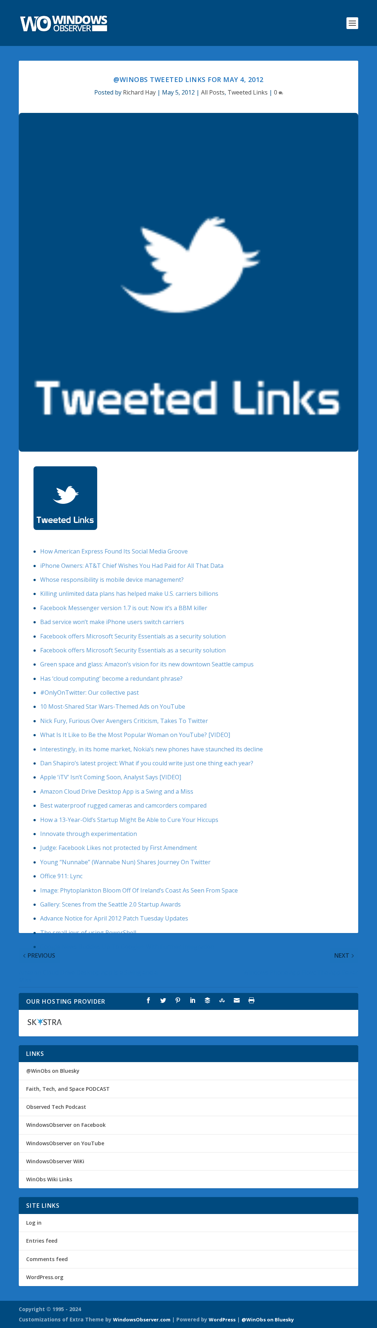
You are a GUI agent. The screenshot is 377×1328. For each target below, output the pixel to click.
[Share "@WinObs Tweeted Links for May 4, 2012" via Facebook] (148, 1000)
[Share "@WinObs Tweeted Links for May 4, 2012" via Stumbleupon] (222, 1000)
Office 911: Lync (61, 876)
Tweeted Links (248, 92)
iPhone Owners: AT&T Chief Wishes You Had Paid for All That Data (131, 566)
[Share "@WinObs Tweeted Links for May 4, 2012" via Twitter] (163, 1000)
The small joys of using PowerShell (88, 933)
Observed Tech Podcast (56, 1106)
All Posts (213, 92)
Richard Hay (139, 92)
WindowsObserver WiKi (55, 1161)
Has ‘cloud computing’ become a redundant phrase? (111, 678)
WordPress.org (44, 1277)
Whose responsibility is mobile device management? (112, 580)
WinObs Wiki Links (49, 1179)
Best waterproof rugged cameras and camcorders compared (123, 805)
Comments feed (47, 1259)
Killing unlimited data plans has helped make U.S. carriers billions (129, 594)
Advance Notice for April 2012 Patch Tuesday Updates (114, 918)
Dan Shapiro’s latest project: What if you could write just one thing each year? (146, 763)
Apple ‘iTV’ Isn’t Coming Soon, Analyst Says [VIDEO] (110, 777)
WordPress (222, 1319)
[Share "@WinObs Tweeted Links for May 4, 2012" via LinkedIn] (192, 1000)
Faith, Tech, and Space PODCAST (68, 1088)
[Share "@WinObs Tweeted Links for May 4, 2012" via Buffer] (207, 1000)
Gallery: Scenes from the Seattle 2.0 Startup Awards (110, 904)
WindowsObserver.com (141, 1319)
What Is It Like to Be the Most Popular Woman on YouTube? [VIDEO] (135, 735)
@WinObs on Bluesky (53, 1070)
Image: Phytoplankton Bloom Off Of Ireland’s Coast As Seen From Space (139, 890)
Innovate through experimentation (88, 834)
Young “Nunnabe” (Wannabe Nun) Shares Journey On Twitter (125, 862)
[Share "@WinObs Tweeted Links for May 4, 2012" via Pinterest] (177, 1000)
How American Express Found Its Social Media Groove (114, 551)
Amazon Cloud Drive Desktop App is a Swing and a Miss (116, 791)
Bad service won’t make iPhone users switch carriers (112, 622)
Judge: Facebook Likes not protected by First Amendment (118, 848)
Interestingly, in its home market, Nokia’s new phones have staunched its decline (151, 749)
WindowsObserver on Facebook (66, 1124)
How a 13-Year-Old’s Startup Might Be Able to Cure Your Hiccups (129, 820)
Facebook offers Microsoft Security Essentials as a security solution (133, 636)
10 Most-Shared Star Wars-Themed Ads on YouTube (112, 706)
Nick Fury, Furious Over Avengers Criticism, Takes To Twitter (124, 721)
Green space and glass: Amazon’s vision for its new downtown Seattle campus (147, 664)
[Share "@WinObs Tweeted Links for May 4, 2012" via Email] (236, 1000)
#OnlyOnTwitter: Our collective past (89, 692)
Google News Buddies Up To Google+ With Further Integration (127, 947)
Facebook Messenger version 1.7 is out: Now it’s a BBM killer (123, 608)
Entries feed (41, 1240)
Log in (34, 1222)
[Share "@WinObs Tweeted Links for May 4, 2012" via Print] (251, 1000)
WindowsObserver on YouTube (65, 1143)
